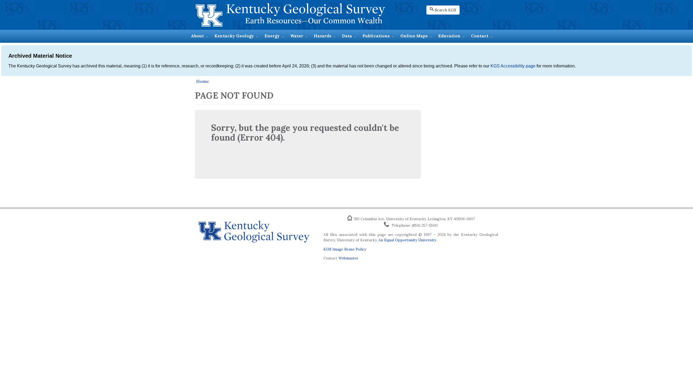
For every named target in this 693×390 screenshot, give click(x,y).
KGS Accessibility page (513, 66)
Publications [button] (376, 35)
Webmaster (348, 258)
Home (202, 81)
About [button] (197, 35)
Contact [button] (479, 35)
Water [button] (296, 35)
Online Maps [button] (414, 35)
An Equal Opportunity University (407, 240)
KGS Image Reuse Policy (344, 249)
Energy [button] (272, 35)
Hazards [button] (322, 35)
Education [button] (449, 35)
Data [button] (347, 35)
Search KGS (445, 10)
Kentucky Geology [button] (234, 35)
